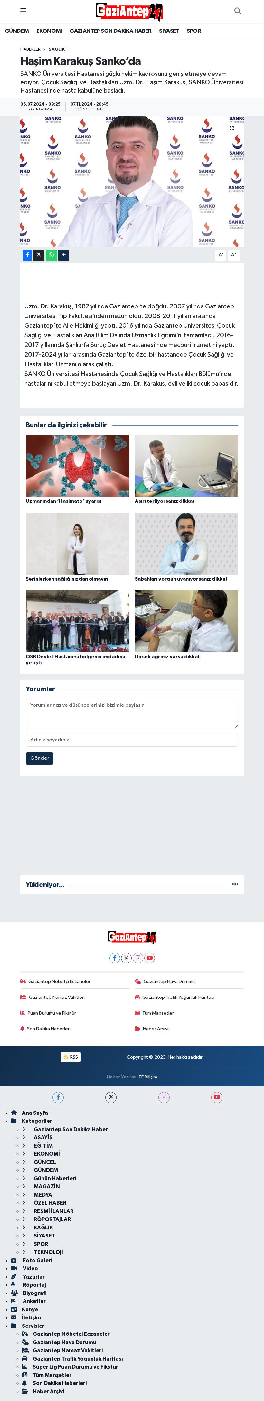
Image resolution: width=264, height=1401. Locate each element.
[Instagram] (138, 958)
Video (30, 1268)
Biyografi (34, 1293)
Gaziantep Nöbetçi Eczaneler (59, 981)
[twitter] (111, 1097)
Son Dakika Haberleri (49, 1028)
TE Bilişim (147, 1077)
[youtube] (216, 1097)
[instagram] (164, 1097)
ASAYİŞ (42, 1137)
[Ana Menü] (23, 11)
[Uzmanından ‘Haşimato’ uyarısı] (77, 465)
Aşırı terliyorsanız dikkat (165, 501)
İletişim (31, 1317)
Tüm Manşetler (158, 1013)
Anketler (34, 1301)
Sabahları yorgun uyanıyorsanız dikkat (181, 578)
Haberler (30, 49)
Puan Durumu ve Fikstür (52, 1013)
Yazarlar (33, 1277)
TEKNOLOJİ (48, 1252)
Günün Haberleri (54, 1178)
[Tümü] (235, 885)
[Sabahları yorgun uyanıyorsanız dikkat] (187, 543)
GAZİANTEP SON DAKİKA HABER (110, 31)
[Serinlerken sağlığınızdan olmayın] (77, 543)
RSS (73, 1057)
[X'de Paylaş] (38, 255)
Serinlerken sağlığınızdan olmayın (67, 578)
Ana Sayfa (35, 1113)
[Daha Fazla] (63, 255)
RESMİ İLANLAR (53, 1211)
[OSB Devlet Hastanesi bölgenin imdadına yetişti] (77, 621)
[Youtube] (149, 958)
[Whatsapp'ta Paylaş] (51, 255)
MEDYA (42, 1195)
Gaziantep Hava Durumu (169, 981)
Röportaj (34, 1285)
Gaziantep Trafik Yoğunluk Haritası (178, 997)
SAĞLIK (57, 49)
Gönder (39, 758)
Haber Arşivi (155, 1028)
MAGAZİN (46, 1186)
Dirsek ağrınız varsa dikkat (167, 656)
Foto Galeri (37, 1260)
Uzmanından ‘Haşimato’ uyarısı (63, 501)
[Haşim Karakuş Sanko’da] (132, 181)
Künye (30, 1309)
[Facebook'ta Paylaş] (27, 255)
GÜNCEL (44, 1162)
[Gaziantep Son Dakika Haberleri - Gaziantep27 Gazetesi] (129, 11)
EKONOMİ (49, 31)
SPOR (194, 31)
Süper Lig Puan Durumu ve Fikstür (75, 1367)
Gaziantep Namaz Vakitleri (57, 997)
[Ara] (237, 11)
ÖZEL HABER (49, 1203)
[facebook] (58, 1097)
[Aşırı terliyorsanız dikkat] (187, 465)
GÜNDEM (17, 31)
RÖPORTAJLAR (52, 1219)
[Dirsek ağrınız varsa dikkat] (187, 621)
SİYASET (169, 31)
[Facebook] (114, 958)
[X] (126, 958)
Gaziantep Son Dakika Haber (70, 1129)
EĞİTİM (43, 1145)
